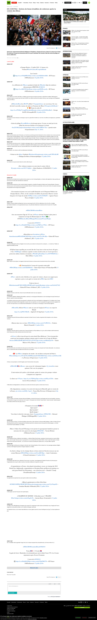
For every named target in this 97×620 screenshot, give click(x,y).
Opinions (42, 2)
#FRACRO (29, 210)
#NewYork (14, 498)
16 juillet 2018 (39, 78)
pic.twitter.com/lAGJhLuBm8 (43, 110)
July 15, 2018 (39, 129)
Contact (8, 612)
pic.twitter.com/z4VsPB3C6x (42, 323)
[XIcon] (77, 3)
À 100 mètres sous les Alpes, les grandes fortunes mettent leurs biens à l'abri (75, 140)
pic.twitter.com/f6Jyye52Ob (45, 378)
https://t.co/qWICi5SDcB (21, 312)
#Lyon (23, 123)
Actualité (19, 2)
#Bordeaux (32, 154)
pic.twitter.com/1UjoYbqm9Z (48, 484)
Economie (47, 2)
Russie (30, 2)
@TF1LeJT (30, 340)
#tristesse (12, 340)
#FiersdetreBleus (30, 110)
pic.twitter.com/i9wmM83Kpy (35, 453)
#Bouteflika (15, 308)
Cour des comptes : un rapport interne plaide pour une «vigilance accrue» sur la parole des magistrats (79, 38)
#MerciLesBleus (25, 219)
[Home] (9, 2)
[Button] (89, 3)
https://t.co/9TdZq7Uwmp (17, 110)
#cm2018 (14, 127)
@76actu (20, 378)
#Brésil (44, 217)
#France (36, 214)
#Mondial (42, 85)
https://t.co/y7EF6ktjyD (30, 378)
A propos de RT (9, 605)
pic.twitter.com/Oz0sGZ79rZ (52, 285)
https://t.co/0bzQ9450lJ (22, 225)
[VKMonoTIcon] (73, 3)
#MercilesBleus (16, 104)
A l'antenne (52, 2)
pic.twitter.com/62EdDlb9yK (24, 267)
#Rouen (22, 366)
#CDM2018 (42, 356)
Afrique (34, 2)
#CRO (51, 279)
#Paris (29, 69)
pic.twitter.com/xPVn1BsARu (38, 236)
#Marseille (12, 356)
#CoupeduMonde (41, 69)
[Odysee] (75, 3)
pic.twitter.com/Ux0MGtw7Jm (38, 127)
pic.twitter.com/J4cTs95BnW (39, 196)
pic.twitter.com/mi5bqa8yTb (25, 498)
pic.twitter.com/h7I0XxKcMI (50, 154)
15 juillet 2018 (46, 156)
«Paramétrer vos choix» (43, 617)
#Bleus (20, 354)
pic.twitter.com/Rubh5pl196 (45, 340)
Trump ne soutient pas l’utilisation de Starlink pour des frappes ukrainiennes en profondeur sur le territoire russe (80, 156)
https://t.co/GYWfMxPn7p (49, 254)
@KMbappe (17, 252)
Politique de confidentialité (11, 608)
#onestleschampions (34, 484)
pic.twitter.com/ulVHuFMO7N (38, 561)
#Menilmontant (13, 285)
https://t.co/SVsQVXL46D (22, 356)
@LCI (35, 340)
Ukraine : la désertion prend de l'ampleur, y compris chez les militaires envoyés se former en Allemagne (79, 161)
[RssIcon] (81, 3)
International (25, 2)
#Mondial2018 (34, 356)
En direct (14, 2)
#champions (38, 154)
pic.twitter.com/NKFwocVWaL (38, 225)
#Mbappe (32, 219)
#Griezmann (38, 219)
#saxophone (36, 234)
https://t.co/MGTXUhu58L (23, 89)
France (38, 2)
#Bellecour (28, 123)
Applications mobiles (10, 613)
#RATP (26, 104)
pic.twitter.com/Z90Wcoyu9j (39, 89)
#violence (33, 69)
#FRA (42, 279)
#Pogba (49, 219)
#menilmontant (13, 236)
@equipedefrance (38, 104)
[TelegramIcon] (79, 3)
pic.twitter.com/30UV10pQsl (23, 168)
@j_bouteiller (50, 366)
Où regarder (68, 2)
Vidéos (56, 2)
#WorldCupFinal (37, 254)
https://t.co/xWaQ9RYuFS (22, 76)
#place (21, 154)
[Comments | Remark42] (34, 590)
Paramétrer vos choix (10, 609)
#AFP (29, 196)
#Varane (44, 219)
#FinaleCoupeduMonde (37, 285)
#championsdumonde (23, 127)
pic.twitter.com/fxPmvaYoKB (54, 356)
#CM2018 (42, 87)
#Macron (25, 85)
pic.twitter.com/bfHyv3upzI (23, 391)
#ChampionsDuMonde (50, 106)
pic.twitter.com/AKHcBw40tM (38, 76)
